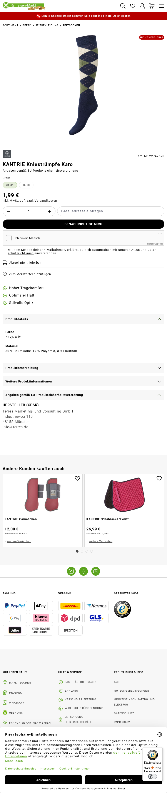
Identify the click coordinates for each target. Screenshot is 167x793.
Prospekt (16, 692)
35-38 (28, 186)
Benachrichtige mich (84, 224)
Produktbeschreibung (21, 368)
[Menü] (160, 6)
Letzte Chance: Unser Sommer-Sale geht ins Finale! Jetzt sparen (86, 15)
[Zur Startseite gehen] (60, 6)
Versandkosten (46, 200)
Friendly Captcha (154, 243)
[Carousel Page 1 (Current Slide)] (77, 551)
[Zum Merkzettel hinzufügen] (77, 478)
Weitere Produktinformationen (28, 381)
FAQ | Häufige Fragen (81, 682)
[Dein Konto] (142, 6)
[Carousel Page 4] (91, 551)
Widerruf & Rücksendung (84, 708)
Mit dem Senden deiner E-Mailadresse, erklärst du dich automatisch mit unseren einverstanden (82, 251)
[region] (83, 90)
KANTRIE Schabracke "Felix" (107, 519)
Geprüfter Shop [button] (126, 593)
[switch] (152, 776)
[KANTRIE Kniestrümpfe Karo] (84, 85)
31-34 (11, 186)
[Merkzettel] (132, 6)
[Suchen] (123, 6)
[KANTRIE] (7, 154)
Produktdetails (16, 319)
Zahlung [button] (9, 593)
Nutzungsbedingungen (131, 690)
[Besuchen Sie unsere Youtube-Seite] (95, 571)
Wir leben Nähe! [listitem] (15, 672)
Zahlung (71, 690)
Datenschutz (124, 713)
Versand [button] (64, 593)
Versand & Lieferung (80, 699)
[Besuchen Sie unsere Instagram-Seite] (71, 571)
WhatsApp (17, 702)
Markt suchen (20, 682)
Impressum (122, 722)
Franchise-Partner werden (30, 722)
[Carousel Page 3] (86, 551)
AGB (117, 682)
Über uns (16, 712)
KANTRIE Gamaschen (21, 519)
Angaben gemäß (40, 170)
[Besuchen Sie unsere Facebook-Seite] (83, 571)
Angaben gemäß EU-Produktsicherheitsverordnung (44, 395)
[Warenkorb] (152, 6)
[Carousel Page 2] (82, 551)
